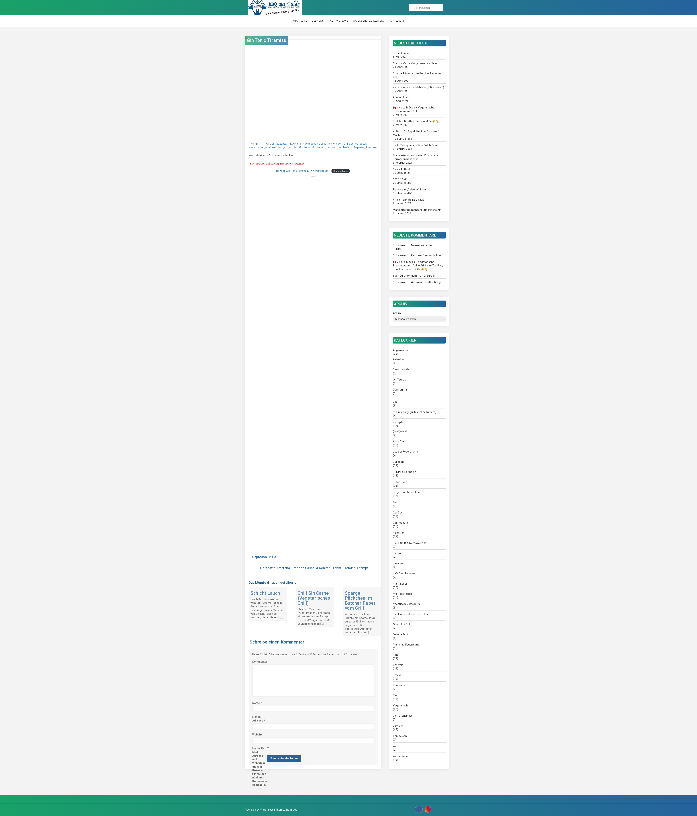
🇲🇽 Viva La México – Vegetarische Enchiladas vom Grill (413, 109)
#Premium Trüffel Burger (419, 275)
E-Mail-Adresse (258, 719)
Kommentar (259, 661)
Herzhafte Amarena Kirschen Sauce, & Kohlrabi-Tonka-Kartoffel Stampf (314, 568)
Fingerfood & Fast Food (407, 492)
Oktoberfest (400, 634)
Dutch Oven (400, 482)
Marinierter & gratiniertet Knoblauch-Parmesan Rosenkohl (415, 157)
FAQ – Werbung (338, 20)
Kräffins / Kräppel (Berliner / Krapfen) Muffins (416, 133)
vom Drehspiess (403, 715)
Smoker (398, 675)
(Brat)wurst (400, 431)
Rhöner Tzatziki (403, 97)
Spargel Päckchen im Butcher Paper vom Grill (360, 601)
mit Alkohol (295, 143)
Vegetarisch (400, 705)
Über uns (318, 20)
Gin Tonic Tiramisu (266, 40)
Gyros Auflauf (401, 169)
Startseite (300, 20)
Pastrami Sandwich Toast (427, 255)
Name (257, 703)
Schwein (398, 664)
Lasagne (398, 563)
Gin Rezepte (279, 143)
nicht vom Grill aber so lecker (348, 143)
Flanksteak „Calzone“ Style (409, 189)
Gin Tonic (305, 147)
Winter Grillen (401, 756)
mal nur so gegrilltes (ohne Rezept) (414, 412)
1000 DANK (400, 179)
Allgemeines (400, 350)
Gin (268, 143)
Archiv (397, 313)
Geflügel (398, 512)
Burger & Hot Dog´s (404, 471)
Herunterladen (340, 171)
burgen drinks (268, 147)
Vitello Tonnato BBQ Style (409, 199)
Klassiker (398, 532)
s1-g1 (254, 143)
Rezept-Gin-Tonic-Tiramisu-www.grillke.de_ (303, 170)
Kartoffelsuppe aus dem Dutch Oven (415, 145)
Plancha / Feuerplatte (406, 644)
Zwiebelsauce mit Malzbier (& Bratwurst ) (418, 87)
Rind (395, 654)
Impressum (397, 20)
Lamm (397, 553)
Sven (396, 275)
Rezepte (254, 147)
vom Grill (398, 725)
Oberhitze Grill (402, 624)
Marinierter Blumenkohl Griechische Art (417, 209)
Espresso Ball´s (264, 557)
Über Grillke (400, 389)
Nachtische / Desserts (316, 143)
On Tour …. (399, 379)
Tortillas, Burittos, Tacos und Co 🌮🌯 (416, 121)
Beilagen (398, 461)
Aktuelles (399, 359)
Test (395, 695)
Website (257, 734)
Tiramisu (371, 147)
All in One (399, 441)
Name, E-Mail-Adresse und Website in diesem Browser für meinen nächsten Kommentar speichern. (259, 766)
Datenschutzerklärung (369, 20)
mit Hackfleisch (402, 593)
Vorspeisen (400, 736)
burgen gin (285, 147)
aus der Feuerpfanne (406, 451)
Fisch (396, 502)
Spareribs (399, 685)
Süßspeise (357, 147)
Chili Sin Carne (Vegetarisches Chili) (314, 598)
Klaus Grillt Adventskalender (410, 543)
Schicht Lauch (265, 593)
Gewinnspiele (401, 369)
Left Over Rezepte (404, 573)
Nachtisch (343, 147)
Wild (395, 746)
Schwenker (400, 245)
